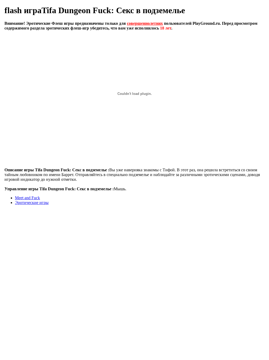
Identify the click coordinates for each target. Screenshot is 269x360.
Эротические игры (32, 202)
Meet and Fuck (27, 198)
